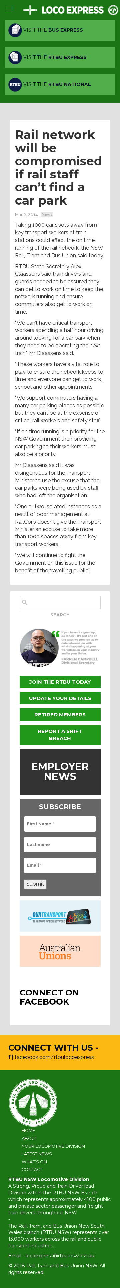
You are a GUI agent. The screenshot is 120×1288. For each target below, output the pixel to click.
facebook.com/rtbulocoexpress (54, 1057)
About (29, 1138)
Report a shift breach (60, 734)
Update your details (60, 698)
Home (28, 1130)
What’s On (34, 1161)
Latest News (37, 1153)
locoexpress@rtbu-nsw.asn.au (60, 1256)
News (47, 214)
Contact (32, 1169)
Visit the (52, 30)
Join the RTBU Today (60, 682)
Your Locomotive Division (53, 1146)
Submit (35, 884)
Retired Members (60, 714)
